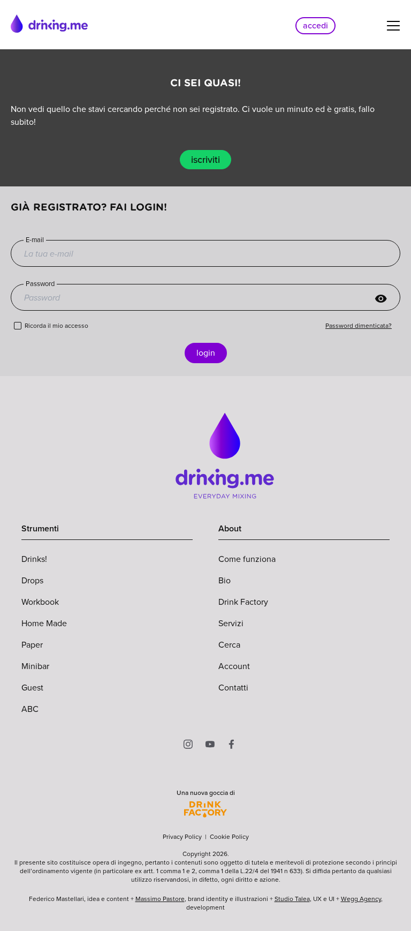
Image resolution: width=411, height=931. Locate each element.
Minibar (35, 666)
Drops (32, 580)
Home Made (44, 623)
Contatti (233, 687)
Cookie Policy (229, 837)
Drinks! (34, 559)
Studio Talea (292, 899)
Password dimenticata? (358, 325)
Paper (32, 645)
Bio (224, 580)
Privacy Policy (182, 837)
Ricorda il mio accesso (56, 325)
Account (234, 666)
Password (40, 284)
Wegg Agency (361, 899)
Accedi (315, 25)
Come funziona (247, 559)
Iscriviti (205, 160)
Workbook (40, 602)
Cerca (229, 645)
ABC (30, 709)
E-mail (35, 240)
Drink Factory (243, 602)
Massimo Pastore (160, 899)
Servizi (230, 623)
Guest (32, 687)
